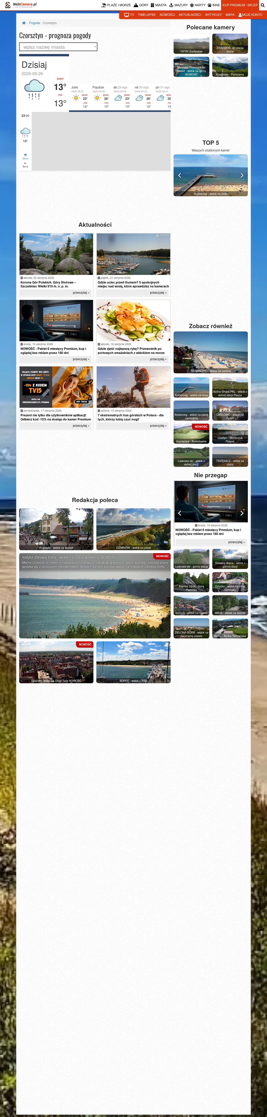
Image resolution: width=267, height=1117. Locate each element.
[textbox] (58, 47)
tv (132, 14)
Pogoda (34, 23)
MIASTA (161, 5)
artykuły (213, 14)
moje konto (252, 14)
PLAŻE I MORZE (119, 5)
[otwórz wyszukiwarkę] (263, 5)
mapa (230, 14)
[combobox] (58, 46)
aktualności (190, 14)
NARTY (200, 5)
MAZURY (181, 5)
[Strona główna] (24, 23)
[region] (95, 83)
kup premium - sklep (240, 5)
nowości (167, 14)
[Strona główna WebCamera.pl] (21, 5)
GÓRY (143, 5)
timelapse (147, 14)
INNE (216, 5)
